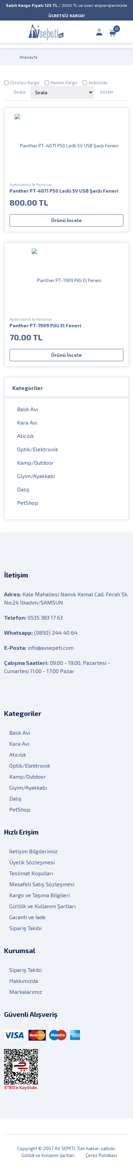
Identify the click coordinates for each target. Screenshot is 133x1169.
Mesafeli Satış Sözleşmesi (41, 884)
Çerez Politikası (101, 1155)
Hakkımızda (23, 980)
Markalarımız (25, 991)
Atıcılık (25, 436)
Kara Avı (27, 422)
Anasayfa (28, 56)
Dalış (23, 489)
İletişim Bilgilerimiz (33, 851)
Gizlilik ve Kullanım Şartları (42, 906)
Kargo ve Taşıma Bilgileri (39, 895)
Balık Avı (27, 409)
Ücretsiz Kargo (25, 82)
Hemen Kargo (64, 82)
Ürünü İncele (66, 220)
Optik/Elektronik (37, 449)
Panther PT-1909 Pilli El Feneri (45, 325)
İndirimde (98, 82)
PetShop (27, 502)
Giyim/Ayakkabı (36, 476)
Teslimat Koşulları (31, 873)
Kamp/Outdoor (35, 462)
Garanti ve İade (27, 917)
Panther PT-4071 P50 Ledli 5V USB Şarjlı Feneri (64, 191)
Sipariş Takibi (25, 928)
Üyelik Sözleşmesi (32, 862)
